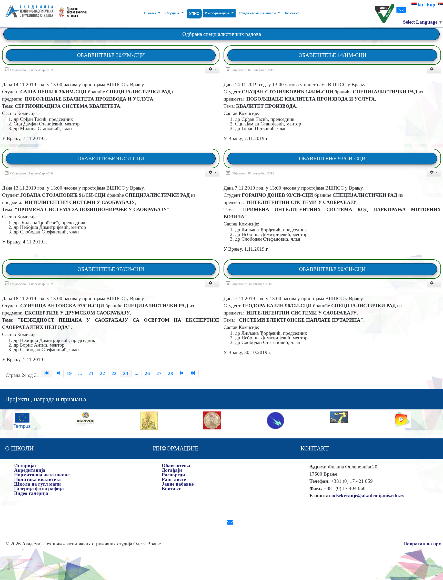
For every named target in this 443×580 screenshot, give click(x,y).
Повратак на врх (422, 543)
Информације (217, 13)
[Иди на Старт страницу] (46, 373)
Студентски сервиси (258, 13)
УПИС (194, 14)
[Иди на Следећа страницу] (182, 373)
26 (147, 373)
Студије (172, 13)
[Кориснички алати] (212, 69)
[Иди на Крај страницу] (193, 373)
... (80, 373)
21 (91, 373)
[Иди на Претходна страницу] (58, 373)
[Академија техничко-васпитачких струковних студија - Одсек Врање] (27, 13)
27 (159, 373)
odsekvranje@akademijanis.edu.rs (367, 495)
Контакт (292, 13)
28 (170, 373)
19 (69, 373)
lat (420, 4)
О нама (150, 13)
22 (102, 373)
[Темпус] (22, 420)
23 (114, 373)
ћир (432, 4)
